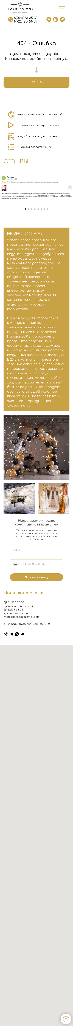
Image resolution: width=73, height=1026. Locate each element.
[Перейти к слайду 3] (31, 209)
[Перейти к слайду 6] (41, 209)
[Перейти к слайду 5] (38, 209)
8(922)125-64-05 (25, 21)
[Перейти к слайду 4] (35, 209)
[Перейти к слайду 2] (28, 209)
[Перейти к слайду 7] (44, 209)
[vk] (22, 634)
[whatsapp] (17, 634)
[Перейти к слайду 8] (47, 209)
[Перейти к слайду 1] (25, 209)
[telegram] (11, 634)
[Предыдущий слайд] (3, 187)
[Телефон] (6, 634)
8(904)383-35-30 (26, 18)
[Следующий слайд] (70, 187)
